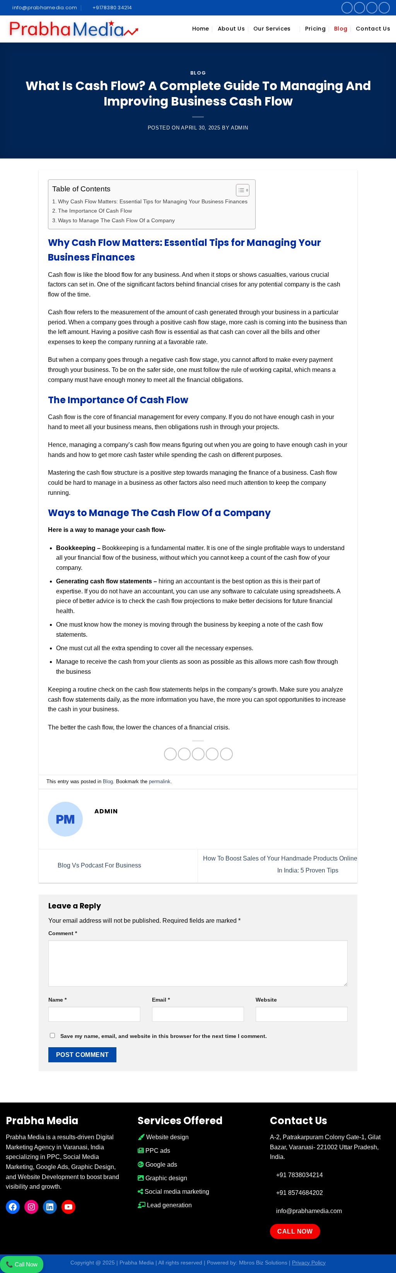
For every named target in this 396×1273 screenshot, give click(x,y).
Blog (340, 28)
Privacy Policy (309, 1262)
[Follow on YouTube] (384, 7)
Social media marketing (176, 1191)
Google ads (160, 1164)
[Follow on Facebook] (347, 7)
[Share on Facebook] (170, 754)
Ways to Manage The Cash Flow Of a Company (116, 220)
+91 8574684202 (299, 1192)
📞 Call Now (22, 1264)
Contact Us (373, 28)
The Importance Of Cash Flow (95, 211)
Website (266, 1000)
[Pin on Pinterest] (212, 754)
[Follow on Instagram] (359, 7)
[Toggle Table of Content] (239, 190)
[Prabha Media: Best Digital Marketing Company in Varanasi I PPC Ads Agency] (73, 29)
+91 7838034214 (299, 1175)
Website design (167, 1137)
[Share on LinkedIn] (226, 754)
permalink (160, 781)
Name (57, 1000)
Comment (62, 933)
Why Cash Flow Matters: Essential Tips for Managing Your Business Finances (153, 201)
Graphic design (165, 1178)
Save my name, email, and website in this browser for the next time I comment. (163, 1036)
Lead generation (168, 1205)
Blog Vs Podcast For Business (98, 865)
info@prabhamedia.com (308, 1211)
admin (239, 128)
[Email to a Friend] (198, 754)
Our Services (271, 28)
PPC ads (157, 1150)
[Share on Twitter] (184, 754)
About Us (231, 28)
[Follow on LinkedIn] (371, 7)
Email (161, 1000)
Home (200, 28)
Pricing (315, 28)
